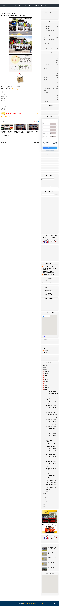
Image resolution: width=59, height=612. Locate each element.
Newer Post (3, 142)
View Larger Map (44, 336)
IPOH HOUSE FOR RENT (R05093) (50, 421)
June (45, 381)
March (45, 375)
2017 (44, 499)
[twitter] (54, 603)
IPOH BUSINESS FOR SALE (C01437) (50, 410)
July (45, 383)
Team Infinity (46, 350)
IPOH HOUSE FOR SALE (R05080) (50, 456)
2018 (44, 501)
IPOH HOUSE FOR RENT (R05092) (50, 419)
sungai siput (46, 101)
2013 (44, 369)
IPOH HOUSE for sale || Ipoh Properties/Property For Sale (48, 266)
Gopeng (45, 72)
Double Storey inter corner (49, 39)
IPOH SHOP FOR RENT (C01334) (50, 485)
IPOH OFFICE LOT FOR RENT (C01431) (51, 393)
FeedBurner (52, 294)
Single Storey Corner (48, 43)
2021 (44, 503)
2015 (44, 495)
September (46, 387)
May (45, 379)
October (46, 389)
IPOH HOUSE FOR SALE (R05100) (50, 444)
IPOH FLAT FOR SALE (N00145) (50, 482)
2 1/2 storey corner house (49, 24)
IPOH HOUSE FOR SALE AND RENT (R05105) (50, 451)
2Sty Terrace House (47, 26)
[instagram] (58, 603)
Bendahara (46, 59)
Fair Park (45, 70)
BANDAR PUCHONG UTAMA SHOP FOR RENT (32, 132)
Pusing (45, 81)
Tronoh (45, 94)
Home (4, 5)
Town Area (46, 92)
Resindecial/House (47, 18)
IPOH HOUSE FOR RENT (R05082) (50, 431)
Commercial (17, 5)
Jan (51, 136)
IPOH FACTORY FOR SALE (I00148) (50, 417)
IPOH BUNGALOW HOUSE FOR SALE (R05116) (50, 472)
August (45, 385)
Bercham (45, 60)
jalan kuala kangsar (48, 97)
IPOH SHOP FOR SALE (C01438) (50, 424)
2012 (44, 367)
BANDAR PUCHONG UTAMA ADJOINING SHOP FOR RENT (19, 132)
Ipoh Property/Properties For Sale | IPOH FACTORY (49, 269)
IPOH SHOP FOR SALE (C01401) (50, 396)
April (45, 377)
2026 (54, 136)
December (46, 491)
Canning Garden (47, 64)
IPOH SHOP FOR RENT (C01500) (52, 562)
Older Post (37, 142)
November (46, 489)
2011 (44, 365)
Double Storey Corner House (49, 33)
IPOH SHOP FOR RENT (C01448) (50, 454)
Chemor (45, 68)
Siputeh (45, 86)
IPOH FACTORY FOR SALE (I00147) (50, 414)
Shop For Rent (28, 15)
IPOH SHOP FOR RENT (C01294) (52, 567)
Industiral (45, 14)
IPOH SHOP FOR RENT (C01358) (50, 428)
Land (24, 5)
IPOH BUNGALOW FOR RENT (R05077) (49, 398)
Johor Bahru (46, 108)
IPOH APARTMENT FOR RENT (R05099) (49, 441)
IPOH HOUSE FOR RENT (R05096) (50, 433)
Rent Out (23, 15)
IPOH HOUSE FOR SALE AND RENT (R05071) (50, 402)
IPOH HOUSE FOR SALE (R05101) (50, 446)
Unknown (46, 352)
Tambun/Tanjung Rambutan (49, 88)
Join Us (42, 5)
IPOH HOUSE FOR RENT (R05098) (50, 438)
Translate (49, 282)
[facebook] (53, 603)
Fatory (29, 5)
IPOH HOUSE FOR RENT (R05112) (50, 463)
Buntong (45, 62)
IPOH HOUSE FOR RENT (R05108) (50, 461)
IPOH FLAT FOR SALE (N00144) (50, 480)
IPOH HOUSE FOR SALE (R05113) (50, 466)
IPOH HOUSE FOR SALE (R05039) (50, 405)
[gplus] (56, 603)
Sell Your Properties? (50, 5)
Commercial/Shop (47, 12)
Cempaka (45, 66)
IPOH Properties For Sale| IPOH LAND (50, 274)
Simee (45, 84)
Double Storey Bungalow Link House (50, 32)
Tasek (45, 90)
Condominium (46, 28)
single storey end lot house (49, 46)
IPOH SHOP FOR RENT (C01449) (50, 475)
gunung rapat (46, 95)
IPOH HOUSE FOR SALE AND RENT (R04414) (50, 469)
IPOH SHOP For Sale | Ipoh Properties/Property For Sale (48, 272)
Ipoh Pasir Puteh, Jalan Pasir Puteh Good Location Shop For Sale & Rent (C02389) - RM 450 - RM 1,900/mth (7, 133)
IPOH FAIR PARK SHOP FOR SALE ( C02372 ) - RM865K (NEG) (52, 548)
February (46, 373)
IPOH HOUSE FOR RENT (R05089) (50, 407)
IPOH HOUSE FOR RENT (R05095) (50, 448)
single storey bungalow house (49, 45)
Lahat (45, 75)
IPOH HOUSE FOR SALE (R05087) (50, 391)
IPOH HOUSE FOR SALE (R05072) (50, 459)
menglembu (46, 99)
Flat (44, 41)
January (46, 371)
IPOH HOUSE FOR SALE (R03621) (50, 412)
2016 (44, 497)
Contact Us (36, 5)
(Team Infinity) (18, 15)
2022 (44, 505)
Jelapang (45, 73)
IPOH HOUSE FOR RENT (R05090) (50, 435)
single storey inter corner (49, 48)
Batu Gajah (46, 57)
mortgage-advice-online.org (50, 150)
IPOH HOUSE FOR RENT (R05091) (50, 426)
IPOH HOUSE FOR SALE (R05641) (52, 557)
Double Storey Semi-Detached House (50, 35)
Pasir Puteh (46, 77)
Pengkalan (46, 79)
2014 (44, 493)
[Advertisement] (14, 10)
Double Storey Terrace (48, 37)
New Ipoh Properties (48, 348)
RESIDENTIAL (9, 5)
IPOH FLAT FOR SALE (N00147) (50, 487)
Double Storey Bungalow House (49, 30)
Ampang (45, 55)
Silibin (45, 83)
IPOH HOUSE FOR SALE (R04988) (50, 478)
